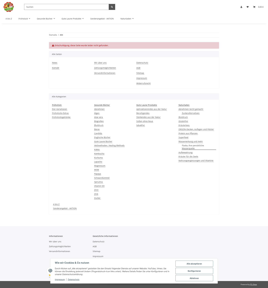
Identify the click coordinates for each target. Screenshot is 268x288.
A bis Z (56, 204)
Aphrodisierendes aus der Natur (151, 109)
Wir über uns (100, 62)
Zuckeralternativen (190, 113)
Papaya (97, 173)
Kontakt (55, 67)
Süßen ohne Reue (144, 121)
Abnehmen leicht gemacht (191, 109)
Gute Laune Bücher (103, 141)
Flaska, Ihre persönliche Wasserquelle (193, 147)
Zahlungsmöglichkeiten (105, 67)
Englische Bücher (102, 137)
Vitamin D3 (99, 186)
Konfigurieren (194, 271)
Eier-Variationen (59, 109)
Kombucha (99, 153)
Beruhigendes (142, 113)
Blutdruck (98, 125)
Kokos (97, 149)
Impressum (60, 279)
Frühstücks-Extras (60, 113)
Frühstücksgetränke (61, 117)
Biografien (99, 121)
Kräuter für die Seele (188, 156)
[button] (241, 7)
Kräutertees (184, 125)
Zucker (97, 198)
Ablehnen (194, 278)
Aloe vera (98, 117)
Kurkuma (98, 157)
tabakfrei (140, 125)
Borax (97, 129)
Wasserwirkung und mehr (191, 141)
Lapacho (98, 161)
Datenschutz (73, 279)
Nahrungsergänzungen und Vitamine (196, 160)
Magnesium (99, 165)
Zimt (96, 190)
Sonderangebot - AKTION (65, 208)
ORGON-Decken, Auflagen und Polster (196, 129)
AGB (138, 67)
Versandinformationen (104, 73)
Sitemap (140, 73)
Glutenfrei (183, 121)
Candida (98, 133)
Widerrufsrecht (143, 83)
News (54, 62)
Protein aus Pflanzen (188, 133)
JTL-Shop (253, 284)
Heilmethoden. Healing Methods (109, 145)
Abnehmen (99, 109)
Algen (97, 113)
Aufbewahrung (185, 152)
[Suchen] (112, 7)
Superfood (183, 137)
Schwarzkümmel (102, 177)
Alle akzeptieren (194, 263)
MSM (96, 169)
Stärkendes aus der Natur (148, 117)
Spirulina (98, 182)
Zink (96, 194)
